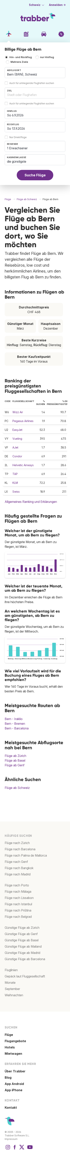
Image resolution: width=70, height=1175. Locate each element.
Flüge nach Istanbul (18, 904)
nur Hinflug (47, 57)
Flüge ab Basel (15, 760)
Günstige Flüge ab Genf (21, 934)
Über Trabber (15, 1071)
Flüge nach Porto (17, 885)
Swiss (16, 491)
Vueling (17, 438)
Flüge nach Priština (18, 910)
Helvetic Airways (23, 465)
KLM (15, 482)
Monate (10, 982)
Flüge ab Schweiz (17, 788)
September (12, 989)
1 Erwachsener (17, 148)
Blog (8, 1077)
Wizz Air (17, 412)
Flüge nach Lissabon (19, 898)
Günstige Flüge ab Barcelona (25, 959)
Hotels (10, 1047)
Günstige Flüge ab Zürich (22, 928)
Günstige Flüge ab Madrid (22, 953)
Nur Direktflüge (18, 137)
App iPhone (13, 1090)
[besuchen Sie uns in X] (22, 1149)
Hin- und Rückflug (20, 57)
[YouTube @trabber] (29, 1149)
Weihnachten (14, 995)
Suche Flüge (35, 175)
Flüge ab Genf (14, 765)
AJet (15, 447)
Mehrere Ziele (19, 61)
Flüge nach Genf (16, 862)
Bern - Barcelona (17, 728)
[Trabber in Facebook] (15, 1149)
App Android (14, 1084)
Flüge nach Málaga (18, 891)
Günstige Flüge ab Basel (21, 940)
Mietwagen (13, 1054)
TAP (15, 474)
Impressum (11, 1139)
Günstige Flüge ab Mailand (23, 946)
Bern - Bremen (15, 724)
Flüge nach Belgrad (18, 917)
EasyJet (17, 429)
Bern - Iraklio (14, 719)
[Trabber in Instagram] (8, 1149)
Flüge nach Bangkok (19, 868)
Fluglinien (11, 970)
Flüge (9, 1035)
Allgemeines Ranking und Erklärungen (31, 502)
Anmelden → (57, 4)
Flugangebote (15, 1041)
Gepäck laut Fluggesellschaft (25, 976)
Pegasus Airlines (22, 421)
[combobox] (35, 72)
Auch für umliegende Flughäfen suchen (31, 83)
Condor (17, 456)
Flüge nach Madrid (18, 874)
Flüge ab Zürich (15, 756)
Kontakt (11, 1107)
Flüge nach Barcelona (20, 849)
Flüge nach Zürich (17, 843)
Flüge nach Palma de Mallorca (26, 855)
